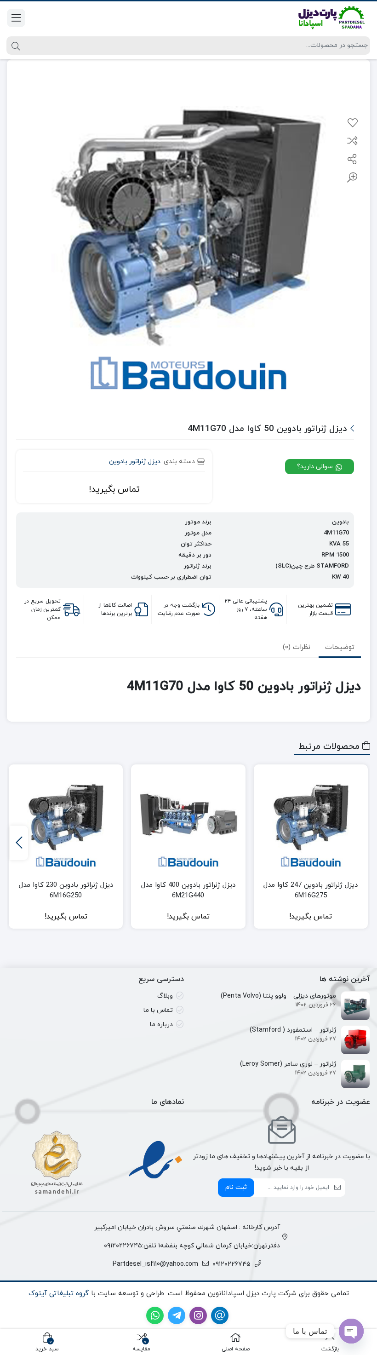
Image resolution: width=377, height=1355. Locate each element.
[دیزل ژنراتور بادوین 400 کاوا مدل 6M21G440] (188, 821)
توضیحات (339, 647)
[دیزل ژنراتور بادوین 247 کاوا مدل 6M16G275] (310, 821)
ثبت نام (236, 1187)
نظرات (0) (296, 647)
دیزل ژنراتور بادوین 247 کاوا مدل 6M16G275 (310, 890)
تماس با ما (158, 1010)
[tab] (340, 647)
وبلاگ (165, 996)
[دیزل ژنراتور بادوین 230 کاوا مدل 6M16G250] (65, 821)
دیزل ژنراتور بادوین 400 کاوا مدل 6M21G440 (188, 890)
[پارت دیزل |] (319, 18)
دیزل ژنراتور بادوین (134, 461)
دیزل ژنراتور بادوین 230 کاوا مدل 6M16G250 (66, 890)
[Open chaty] (351, 1331)
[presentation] (19, 843)
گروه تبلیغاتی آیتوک (59, 1293)
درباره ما (161, 1024)
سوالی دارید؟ (316, 466)
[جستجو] (14, 45)
